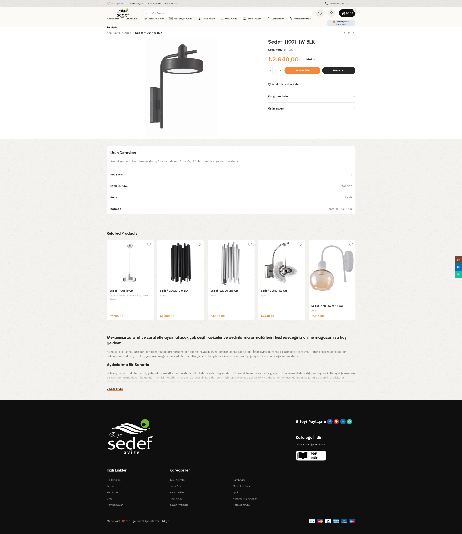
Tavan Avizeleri (179, 504)
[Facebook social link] (330, 421)
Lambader (239, 479)
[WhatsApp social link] (349, 421)
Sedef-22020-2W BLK (174, 290)
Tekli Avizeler (177, 479)
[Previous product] (344, 33)
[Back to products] (349, 33)
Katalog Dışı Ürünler (245, 498)
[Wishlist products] (320, 13)
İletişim (111, 486)
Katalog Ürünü (241, 504)
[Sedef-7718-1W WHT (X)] (332, 271)
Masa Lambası (241, 486)
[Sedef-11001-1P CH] (130, 263)
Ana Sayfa (113, 33)
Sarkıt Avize (134, 295)
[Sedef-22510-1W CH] (281, 263)
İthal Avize (176, 498)
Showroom (113, 492)
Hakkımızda (114, 479)
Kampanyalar (115, 504)
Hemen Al (338, 70)
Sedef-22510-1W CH (274, 290)
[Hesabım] (331, 13)
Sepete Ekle (302, 70)
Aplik (127, 33)
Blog (109, 498)
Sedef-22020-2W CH (224, 290)
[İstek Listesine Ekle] (149, 244)
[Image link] (130, 436)
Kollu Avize (176, 486)
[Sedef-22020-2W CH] (231, 263)
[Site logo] (123, 13)
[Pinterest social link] (336, 421)
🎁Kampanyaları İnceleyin (341, 23)
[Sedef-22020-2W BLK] (180, 263)
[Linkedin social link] (343, 421)
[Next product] (353, 33)
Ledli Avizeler (117, 295)
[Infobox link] (336, 3)
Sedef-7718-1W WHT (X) (327, 306)
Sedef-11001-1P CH (121, 290)
